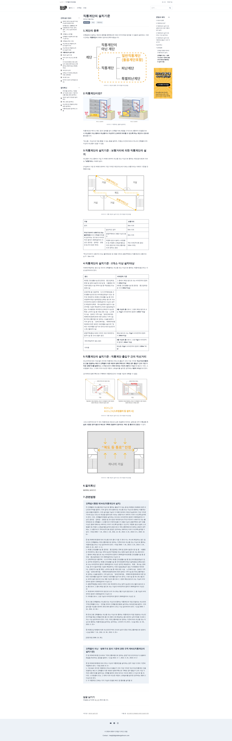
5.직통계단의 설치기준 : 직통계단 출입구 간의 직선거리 (163, 40)
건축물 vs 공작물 (67, 34)
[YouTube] (110, 723)
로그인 (164, 2)
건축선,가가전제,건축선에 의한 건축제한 (70, 74)
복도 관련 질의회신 (68, 101)
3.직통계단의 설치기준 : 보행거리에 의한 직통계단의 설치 (163, 28)
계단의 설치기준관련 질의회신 (70, 98)
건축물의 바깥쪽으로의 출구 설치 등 (70, 37)
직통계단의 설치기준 (68, 52)
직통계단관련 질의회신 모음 (70, 109)
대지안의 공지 (67, 70)
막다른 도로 (66, 77)
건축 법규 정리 (66, 18)
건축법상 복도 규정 (68, 41)
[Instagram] (117, 723)
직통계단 (99, 22)
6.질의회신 (159, 45)
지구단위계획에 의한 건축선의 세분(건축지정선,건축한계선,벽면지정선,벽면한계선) (70, 65)
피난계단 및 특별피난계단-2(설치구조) (69, 44)
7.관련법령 (159, 47)
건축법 (79, 8)
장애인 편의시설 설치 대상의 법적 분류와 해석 (70, 22)
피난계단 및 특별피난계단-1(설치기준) (69, 49)
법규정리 (86, 22)
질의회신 (64, 88)
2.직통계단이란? (160, 23)
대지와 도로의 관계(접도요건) (70, 81)
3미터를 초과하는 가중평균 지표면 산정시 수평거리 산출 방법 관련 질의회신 (70, 93)
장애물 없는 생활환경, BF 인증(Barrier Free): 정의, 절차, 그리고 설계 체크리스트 (70, 28)
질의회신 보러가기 (89, 490)
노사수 (62, 2)
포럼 (84, 8)
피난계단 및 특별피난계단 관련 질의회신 (70, 105)
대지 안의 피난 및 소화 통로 (70, 58)
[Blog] (121, 723)
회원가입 (169, 2)
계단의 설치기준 (67, 55)
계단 (93, 22)
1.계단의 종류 (160, 20)
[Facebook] (114, 723)
